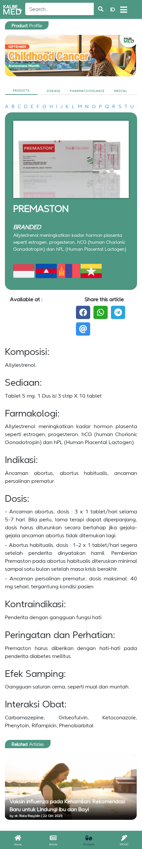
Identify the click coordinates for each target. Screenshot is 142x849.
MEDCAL (120, 91)
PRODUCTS (21, 90)
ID (112, 9)
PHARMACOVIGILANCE (87, 91)
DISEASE (53, 91)
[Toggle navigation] (123, 10)
